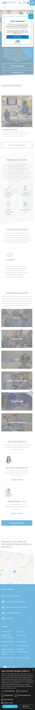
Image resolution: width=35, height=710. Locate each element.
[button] (17, 703)
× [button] (33, 670)
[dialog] (17, 689)
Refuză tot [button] (26, 706)
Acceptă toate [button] (9, 706)
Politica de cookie (23, 682)
